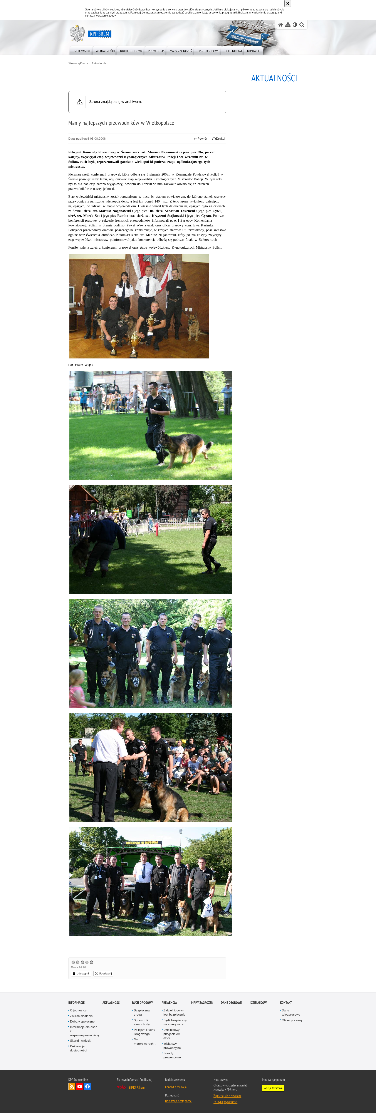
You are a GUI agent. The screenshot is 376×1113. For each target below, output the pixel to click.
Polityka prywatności (225, 1102)
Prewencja (169, 1002)
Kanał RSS (71, 1086)
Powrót (202, 138)
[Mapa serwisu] (287, 24)
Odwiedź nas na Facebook (87, 1086)
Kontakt (286, 1002)
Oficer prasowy (292, 1020)
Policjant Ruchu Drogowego (144, 1032)
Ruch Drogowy (142, 1002)
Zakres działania (81, 1016)
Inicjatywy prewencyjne (172, 1045)
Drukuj (220, 138)
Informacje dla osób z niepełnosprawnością (84, 1031)
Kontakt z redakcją (175, 1087)
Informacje (76, 1002)
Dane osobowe (231, 1002)
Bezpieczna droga (142, 1012)
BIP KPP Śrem (136, 1087)
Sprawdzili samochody (142, 1022)
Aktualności (99, 63)
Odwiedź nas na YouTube (79, 1086)
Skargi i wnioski (80, 1040)
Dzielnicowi (258, 1002)
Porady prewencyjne (172, 1055)
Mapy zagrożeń (202, 1002)
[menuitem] (82, 50)
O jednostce (78, 1010)
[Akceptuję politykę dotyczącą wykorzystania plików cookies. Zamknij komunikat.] (287, 3)
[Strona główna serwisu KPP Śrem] (280, 24)
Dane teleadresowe (291, 1012)
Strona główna (78, 63)
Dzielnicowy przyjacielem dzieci (172, 1034)
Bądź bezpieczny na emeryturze (175, 1022)
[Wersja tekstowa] (295, 24)
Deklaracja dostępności (78, 1048)
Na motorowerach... (145, 1041)
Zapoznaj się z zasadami (227, 1095)
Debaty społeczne (82, 1021)
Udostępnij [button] (83, 973)
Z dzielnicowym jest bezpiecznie (174, 1012)
